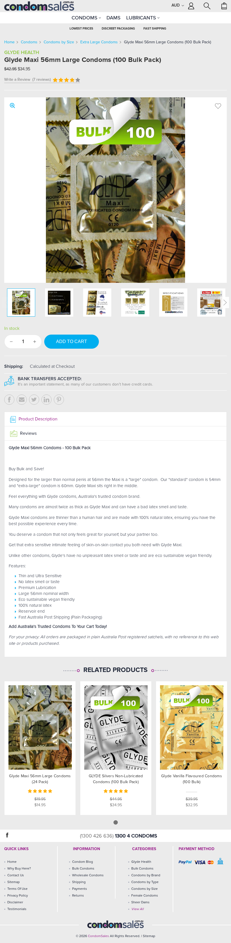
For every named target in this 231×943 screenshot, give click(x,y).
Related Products (115, 670)
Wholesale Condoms (88, 875)
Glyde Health (141, 862)
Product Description (37, 419)
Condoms (85, 18)
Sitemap (13, 882)
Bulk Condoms (83, 868)
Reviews (28, 433)
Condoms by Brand (145, 875)
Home (9, 42)
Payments (79, 889)
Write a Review (17, 80)
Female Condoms (144, 895)
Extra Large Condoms (99, 42)
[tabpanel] (40, 748)
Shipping (79, 882)
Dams (113, 18)
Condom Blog (82, 862)
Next (224, 302)
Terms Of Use (17, 889)
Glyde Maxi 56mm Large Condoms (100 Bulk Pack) (167, 42)
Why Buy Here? (19, 868)
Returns (78, 895)
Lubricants (141, 18)
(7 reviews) (41, 80)
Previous (6, 302)
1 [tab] (116, 822)
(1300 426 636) (97, 836)
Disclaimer (15, 902)
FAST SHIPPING (154, 28)
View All (137, 909)
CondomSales (98, 936)
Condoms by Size (59, 42)
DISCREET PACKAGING (118, 28)
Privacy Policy (17, 895)
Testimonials (16, 909)
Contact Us (15, 875)
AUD (176, 5)
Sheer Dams (140, 902)
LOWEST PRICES (81, 28)
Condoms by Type (145, 882)
